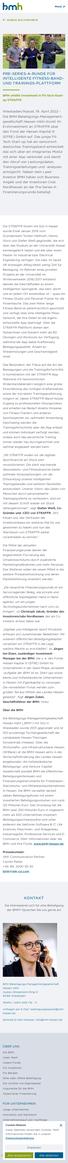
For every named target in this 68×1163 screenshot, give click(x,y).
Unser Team (10, 1057)
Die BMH (8, 1052)
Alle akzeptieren (19, 1155)
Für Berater (10, 1073)
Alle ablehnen (49, 1155)
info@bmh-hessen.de (48, 1019)
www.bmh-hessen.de (49, 843)
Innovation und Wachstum (20, 1114)
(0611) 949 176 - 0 (25, 1002)
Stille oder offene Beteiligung (22, 1078)
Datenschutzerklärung (20, 1138)
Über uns (11, 1046)
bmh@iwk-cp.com (16, 871)
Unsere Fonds (12, 1062)
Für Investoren (12, 1067)
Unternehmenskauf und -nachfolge (25, 1119)
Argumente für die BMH (18, 1088)
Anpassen (34, 1147)
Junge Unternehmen (16, 1109)
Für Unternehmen (19, 1103)
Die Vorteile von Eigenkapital (22, 1083)
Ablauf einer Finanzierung (19, 1093)
